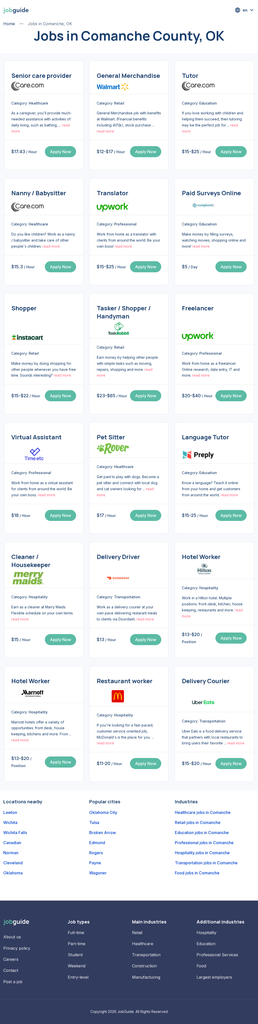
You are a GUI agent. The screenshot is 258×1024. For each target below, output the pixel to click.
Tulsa (94, 822)
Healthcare (142, 943)
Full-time (76, 932)
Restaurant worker (124, 681)
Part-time (76, 943)
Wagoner (98, 872)
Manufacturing (146, 977)
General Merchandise (128, 75)
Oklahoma (13, 872)
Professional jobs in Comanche (204, 842)
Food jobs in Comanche (197, 872)
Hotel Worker (201, 556)
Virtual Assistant (36, 437)
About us (12, 936)
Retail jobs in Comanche (197, 822)
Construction (144, 965)
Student (75, 954)
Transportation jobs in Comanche (206, 862)
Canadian (12, 842)
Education (206, 943)
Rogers (96, 852)
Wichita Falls (15, 832)
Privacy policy (16, 948)
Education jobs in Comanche (202, 832)
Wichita (10, 822)
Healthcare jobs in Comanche (203, 812)
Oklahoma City (103, 812)
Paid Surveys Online (211, 193)
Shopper (24, 308)
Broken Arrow (102, 832)
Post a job (12, 981)
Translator (112, 193)
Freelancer (198, 308)
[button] (245, 10)
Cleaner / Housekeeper (30, 560)
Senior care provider (41, 75)
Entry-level (78, 977)
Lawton (10, 812)
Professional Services (217, 954)
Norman (10, 852)
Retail (137, 932)
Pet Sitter (111, 437)
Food (201, 965)
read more (105, 131)
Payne (95, 862)
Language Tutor (205, 437)
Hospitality (206, 932)
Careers (10, 959)
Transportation (146, 954)
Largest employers (214, 977)
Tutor (190, 75)
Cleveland (13, 862)
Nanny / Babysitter (38, 193)
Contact (10, 970)
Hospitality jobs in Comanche (202, 852)
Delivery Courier (206, 681)
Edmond (97, 842)
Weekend (76, 965)
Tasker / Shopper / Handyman (124, 312)
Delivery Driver (118, 556)
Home (9, 23)
